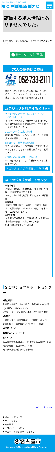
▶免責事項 (8, 424)
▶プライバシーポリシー (14, 428)
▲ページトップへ (43, 407)
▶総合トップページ (12, 417)
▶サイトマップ (10, 421)
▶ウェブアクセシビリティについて (20, 432)
